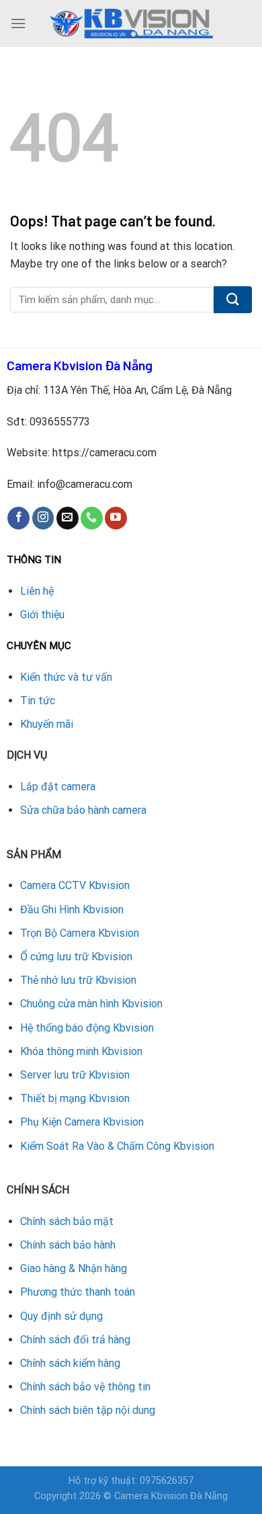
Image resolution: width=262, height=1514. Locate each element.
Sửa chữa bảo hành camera (83, 810)
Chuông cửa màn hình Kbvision (91, 1003)
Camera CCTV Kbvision (75, 885)
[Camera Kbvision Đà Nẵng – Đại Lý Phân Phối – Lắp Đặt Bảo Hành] (131, 23)
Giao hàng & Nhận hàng (73, 1268)
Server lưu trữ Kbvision (75, 1074)
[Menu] (18, 23)
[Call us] (92, 518)
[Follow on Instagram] (43, 518)
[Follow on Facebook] (18, 518)
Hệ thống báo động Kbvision (87, 1027)
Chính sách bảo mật (67, 1221)
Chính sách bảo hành (68, 1244)
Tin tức (37, 700)
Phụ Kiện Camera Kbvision (82, 1122)
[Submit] (233, 299)
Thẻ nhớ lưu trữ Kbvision (78, 980)
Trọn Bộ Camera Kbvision (79, 933)
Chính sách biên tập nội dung (87, 1410)
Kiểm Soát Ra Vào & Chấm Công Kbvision (117, 1146)
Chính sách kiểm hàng (70, 1363)
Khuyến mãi (46, 724)
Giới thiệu (42, 614)
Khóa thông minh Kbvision (81, 1051)
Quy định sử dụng (61, 1316)
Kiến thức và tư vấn (66, 677)
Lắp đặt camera (57, 786)
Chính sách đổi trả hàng (75, 1339)
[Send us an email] (67, 518)
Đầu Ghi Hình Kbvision (72, 909)
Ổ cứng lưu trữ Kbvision (76, 956)
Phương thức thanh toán (77, 1292)
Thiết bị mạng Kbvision (75, 1098)
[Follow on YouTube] (116, 518)
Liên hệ (37, 591)
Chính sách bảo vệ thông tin (85, 1386)
